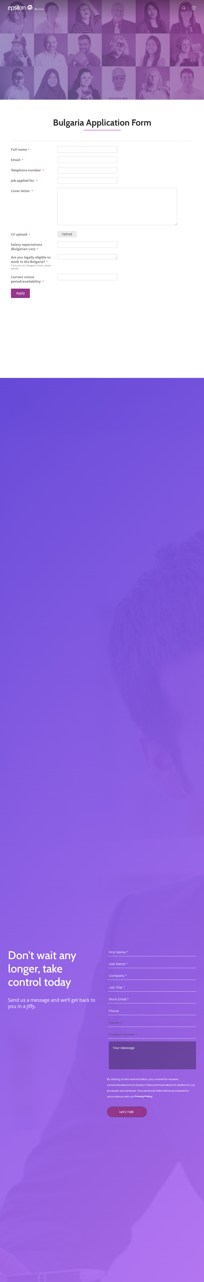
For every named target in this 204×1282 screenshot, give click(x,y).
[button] (194, 8)
